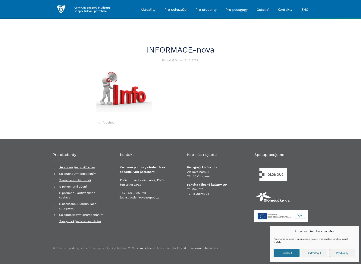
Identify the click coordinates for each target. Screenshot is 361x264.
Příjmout (286, 253)
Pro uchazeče (176, 9)
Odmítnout (314, 253)
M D (174, 60)
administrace (145, 248)
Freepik (182, 248)
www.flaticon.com (206, 248)
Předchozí (107, 122)
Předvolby (342, 253)
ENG (304, 9)
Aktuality (148, 9)
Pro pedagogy (237, 9)
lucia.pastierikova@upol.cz (139, 197)
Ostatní (263, 9)
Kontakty (285, 9)
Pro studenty (206, 9)
